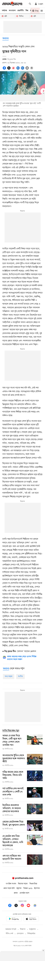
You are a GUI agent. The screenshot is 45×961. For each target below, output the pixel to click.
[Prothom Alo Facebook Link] (11, 905)
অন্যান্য (5, 38)
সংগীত (20, 676)
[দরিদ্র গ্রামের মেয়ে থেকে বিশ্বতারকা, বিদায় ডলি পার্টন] (35, 777)
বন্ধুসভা (18, 888)
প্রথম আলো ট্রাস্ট (9, 888)
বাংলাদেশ (12, 11)
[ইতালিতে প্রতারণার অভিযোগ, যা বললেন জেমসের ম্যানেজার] (35, 810)
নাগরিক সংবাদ (11, 883)
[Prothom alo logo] (22, 878)
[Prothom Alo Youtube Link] (30, 905)
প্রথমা (16, 893)
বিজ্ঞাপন (22, 929)
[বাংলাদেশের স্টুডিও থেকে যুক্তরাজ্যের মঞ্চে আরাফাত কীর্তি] (35, 760)
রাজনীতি (21, 11)
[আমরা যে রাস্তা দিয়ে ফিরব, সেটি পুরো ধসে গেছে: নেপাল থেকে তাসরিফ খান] (35, 742)
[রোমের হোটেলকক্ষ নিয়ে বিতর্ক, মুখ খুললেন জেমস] (35, 825)
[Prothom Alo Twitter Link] (17, 905)
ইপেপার (37, 888)
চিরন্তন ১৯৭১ (27, 888)
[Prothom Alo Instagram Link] (23, 905)
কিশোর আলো (23, 883)
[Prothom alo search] (30, 3)
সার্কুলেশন (32, 929)
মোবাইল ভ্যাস (24, 893)
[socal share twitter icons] (9, 69)
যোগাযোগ (20, 933)
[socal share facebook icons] (4, 69)
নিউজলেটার (31, 933)
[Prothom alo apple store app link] (31, 919)
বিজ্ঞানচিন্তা (33, 883)
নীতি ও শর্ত (9, 933)
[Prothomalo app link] (14, 919)
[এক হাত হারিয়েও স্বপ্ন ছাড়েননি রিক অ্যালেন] (35, 859)
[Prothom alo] (12, 4)
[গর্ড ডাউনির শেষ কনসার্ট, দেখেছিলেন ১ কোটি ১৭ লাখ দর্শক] (35, 793)
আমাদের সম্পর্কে (10, 929)
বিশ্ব (27, 11)
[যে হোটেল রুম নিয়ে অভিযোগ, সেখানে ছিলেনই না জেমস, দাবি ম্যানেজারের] (35, 843)
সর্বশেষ (4, 11)
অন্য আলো (8, 676)
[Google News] (35, 905)
